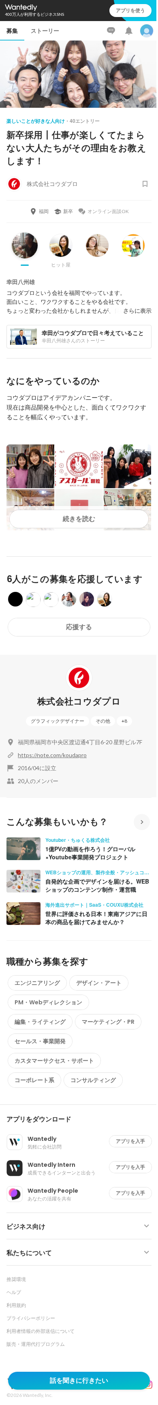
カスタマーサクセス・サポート (54, 1061)
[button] (82, 1119)
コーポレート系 (34, 1080)
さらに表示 (137, 311)
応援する (79, 627)
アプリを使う (130, 10)
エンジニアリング (37, 983)
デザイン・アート (99, 983)
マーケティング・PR (108, 1022)
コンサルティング (93, 1080)
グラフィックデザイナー (57, 721)
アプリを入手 (130, 1141)
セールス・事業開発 (40, 1041)
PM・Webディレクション (48, 1002)
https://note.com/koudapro (52, 755)
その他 (103, 721)
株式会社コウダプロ (79, 701)
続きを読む (79, 518)
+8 (124, 721)
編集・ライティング (40, 1022)
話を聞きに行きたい (79, 1380)
